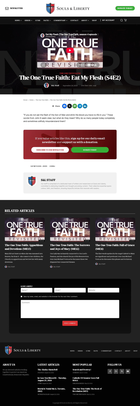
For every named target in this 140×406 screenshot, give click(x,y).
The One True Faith (70, 73)
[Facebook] (110, 371)
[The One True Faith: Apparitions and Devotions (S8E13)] (25, 230)
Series (32, 100)
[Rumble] (116, 371)
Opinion (76, 372)
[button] (121, 20)
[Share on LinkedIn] (85, 106)
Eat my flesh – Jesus (39, 166)
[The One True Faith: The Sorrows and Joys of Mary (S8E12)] (70, 230)
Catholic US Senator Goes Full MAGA (86, 379)
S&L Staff (55, 85)
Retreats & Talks (44, 394)
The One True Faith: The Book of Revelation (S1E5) (87, 389)
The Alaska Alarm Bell (47, 369)
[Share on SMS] (74, 106)
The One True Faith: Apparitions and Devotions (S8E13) (24, 247)
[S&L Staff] (47, 85)
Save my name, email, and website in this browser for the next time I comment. (51, 296)
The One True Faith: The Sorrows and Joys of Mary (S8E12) (70, 247)
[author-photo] (6, 267)
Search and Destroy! (82, 369)
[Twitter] (121, 371)
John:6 (52, 166)
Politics (41, 372)
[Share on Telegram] (80, 106)
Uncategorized (78, 383)
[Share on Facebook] (64, 106)
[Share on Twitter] (69, 106)
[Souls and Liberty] (68, 8)
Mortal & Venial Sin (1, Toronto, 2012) (51, 389)
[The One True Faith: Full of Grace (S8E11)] (115, 230)
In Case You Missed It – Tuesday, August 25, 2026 (52, 379)
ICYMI (40, 383)
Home (25, 100)
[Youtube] (127, 371)
